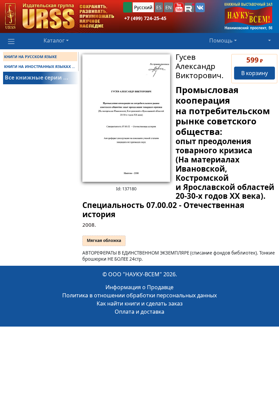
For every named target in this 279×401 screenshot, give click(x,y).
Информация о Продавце (139, 287)
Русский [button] (143, 7)
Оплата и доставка (139, 311)
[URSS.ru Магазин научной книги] (59, 16)
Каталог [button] (54, 40)
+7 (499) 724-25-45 (145, 18)
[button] (179, 7)
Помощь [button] (221, 40)
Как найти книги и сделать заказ (140, 303)
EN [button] (168, 7)
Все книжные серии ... (36, 77)
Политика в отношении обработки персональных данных (139, 295)
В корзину (254, 73)
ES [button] (159, 7)
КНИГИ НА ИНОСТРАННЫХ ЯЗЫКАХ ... (39, 66)
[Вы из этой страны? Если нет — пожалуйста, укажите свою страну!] (127, 7)
